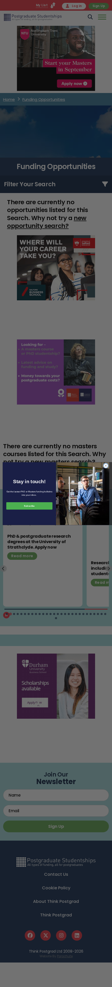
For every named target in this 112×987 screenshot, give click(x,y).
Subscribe (29, 506)
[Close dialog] (105, 465)
